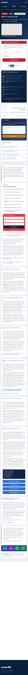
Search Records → (14, 60)
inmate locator (11, 242)
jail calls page (12, 347)
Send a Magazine (14, 492)
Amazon (4, 464)
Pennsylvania (13, 9)
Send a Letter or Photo (14, 481)
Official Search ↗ (22, 115)
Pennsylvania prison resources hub (15, 510)
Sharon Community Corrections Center (10, 146)
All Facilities (7, 9)
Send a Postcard (14, 485)
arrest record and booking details (9, 251)
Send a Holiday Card (14, 488)
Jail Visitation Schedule (12, 390)
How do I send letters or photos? (12, 207)
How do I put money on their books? (12, 204)
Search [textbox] (5, 6)
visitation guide (14, 384)
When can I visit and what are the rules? (13, 201)
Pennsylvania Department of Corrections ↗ (11, 519)
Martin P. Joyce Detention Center (9, 157)
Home (2, 9)
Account (24, 6)
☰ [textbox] (26, 2)
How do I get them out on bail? (11, 192)
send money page (11, 419)
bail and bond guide (18, 288)
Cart (14, 6)
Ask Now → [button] (14, 136)
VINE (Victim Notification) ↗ (8, 522)
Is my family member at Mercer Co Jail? (13, 189)
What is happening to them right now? (13, 195)
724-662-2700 (14, 21)
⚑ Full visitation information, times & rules (11, 393)
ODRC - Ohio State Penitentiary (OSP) (10, 154)
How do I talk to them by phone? (12, 198)
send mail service (11, 451)
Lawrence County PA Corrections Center (10, 150)
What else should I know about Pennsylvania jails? (11, 211)
